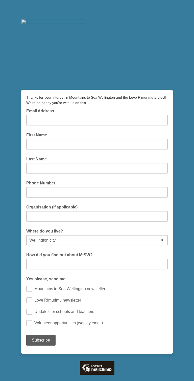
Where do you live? (44, 231)
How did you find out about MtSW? (59, 255)
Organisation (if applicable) (52, 207)
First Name (36, 135)
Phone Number (40, 183)
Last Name (36, 159)
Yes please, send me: (46, 279)
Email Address (41, 110)
